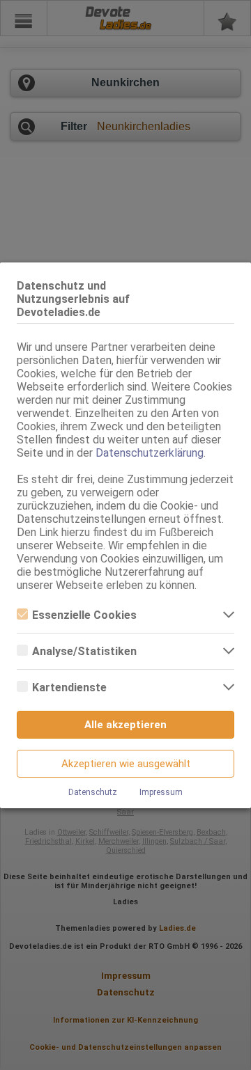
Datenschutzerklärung (150, 452)
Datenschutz (92, 792)
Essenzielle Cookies (84, 615)
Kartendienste (69, 687)
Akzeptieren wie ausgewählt (125, 763)
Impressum (161, 792)
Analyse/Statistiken (84, 651)
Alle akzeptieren (125, 724)
